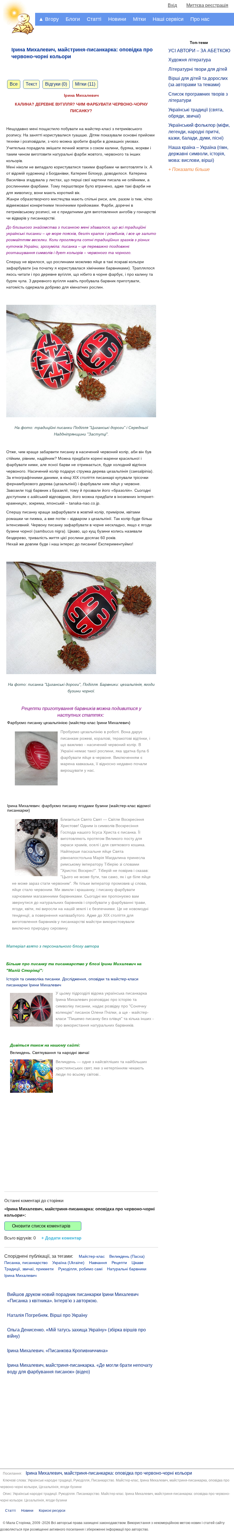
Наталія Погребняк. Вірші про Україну (47, 1315)
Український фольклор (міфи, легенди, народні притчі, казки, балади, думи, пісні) (199, 131)
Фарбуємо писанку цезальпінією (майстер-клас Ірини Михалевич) (68, 722)
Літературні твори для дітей (197, 69)
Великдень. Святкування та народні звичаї (49, 1052)
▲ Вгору (49, 19)
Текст (31, 84)
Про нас (199, 19)
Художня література (189, 59)
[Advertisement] (81, 1137)
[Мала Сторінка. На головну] (17, 33)
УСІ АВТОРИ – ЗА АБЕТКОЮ (199, 50)
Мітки (139, 19)
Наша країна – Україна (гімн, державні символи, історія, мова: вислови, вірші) (198, 154)
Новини (117, 19)
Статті (94, 19)
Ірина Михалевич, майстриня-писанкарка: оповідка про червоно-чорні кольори (109, 1473)
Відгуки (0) (56, 84)
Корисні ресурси (52, 1511)
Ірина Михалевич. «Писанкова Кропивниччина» (57, 1350)
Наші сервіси (168, 19)
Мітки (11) (85, 84)
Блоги (73, 19)
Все (14, 84)
